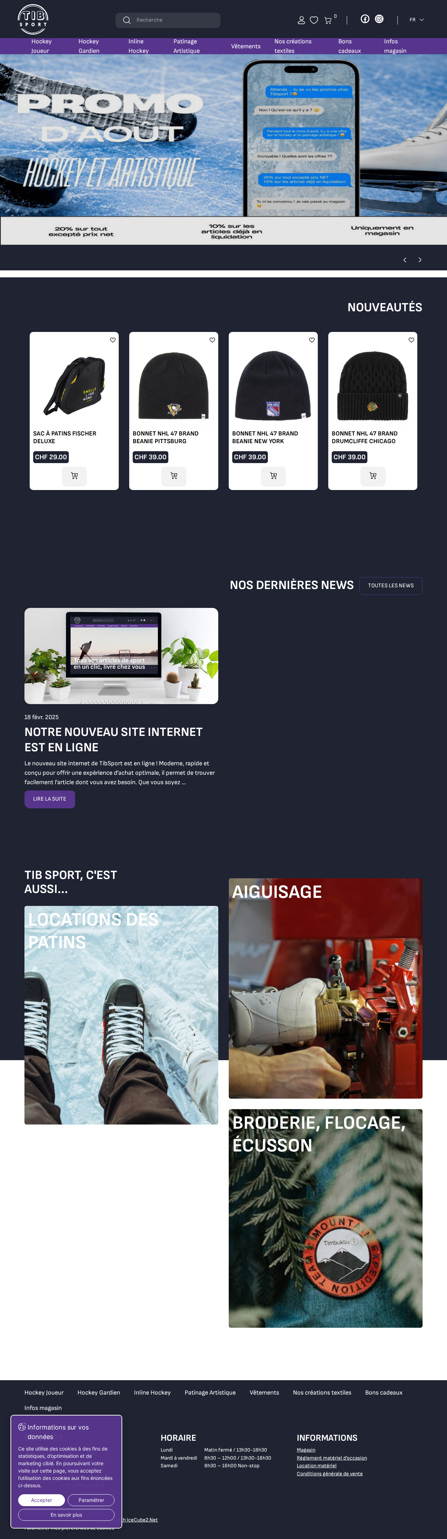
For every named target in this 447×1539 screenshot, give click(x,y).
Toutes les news (391, 585)
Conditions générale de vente (330, 1473)
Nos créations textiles (293, 46)
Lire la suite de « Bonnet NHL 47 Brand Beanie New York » (273, 409)
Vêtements (246, 46)
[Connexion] (301, 20)
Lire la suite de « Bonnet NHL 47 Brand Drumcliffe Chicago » (373, 409)
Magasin (306, 1450)
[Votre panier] (313, 20)
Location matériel (317, 1465)
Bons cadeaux (349, 46)
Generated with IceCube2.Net (124, 1520)
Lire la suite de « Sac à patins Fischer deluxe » (74, 409)
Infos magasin (395, 46)
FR (413, 19)
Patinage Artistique (187, 46)
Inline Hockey (139, 46)
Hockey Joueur (41, 46)
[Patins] (121, 1017)
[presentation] (404, 259)
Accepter (41, 1500)
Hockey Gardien (89, 46)
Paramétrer (91, 1500)
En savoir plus (66, 1515)
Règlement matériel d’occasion (332, 1458)
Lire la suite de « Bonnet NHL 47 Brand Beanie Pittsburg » (174, 409)
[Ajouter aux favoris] (112, 340)
